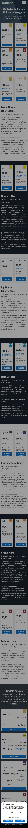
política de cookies (7, 814)
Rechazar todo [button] (8, 820)
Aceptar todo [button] (20, 820)
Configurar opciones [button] (14, 817)
